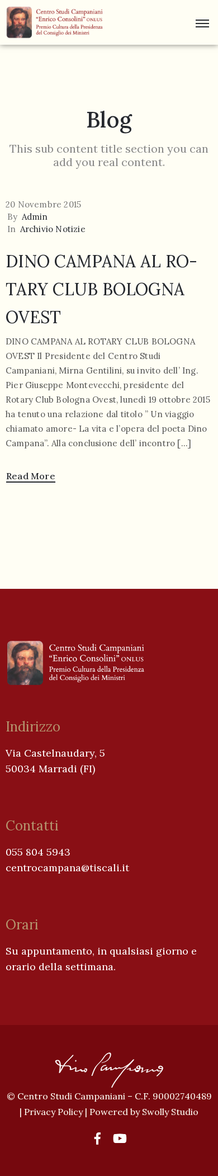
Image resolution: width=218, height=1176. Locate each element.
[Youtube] (120, 1138)
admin (35, 216)
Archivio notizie (53, 229)
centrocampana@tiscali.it (67, 867)
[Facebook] (98, 1138)
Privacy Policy (54, 1111)
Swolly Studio (170, 1111)
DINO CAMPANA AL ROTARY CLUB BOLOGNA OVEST (101, 289)
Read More (30, 475)
